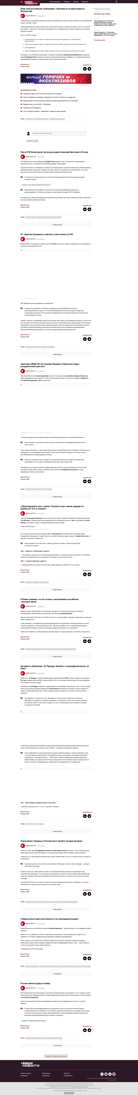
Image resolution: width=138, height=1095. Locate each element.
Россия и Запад (56, 217)
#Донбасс (84, 1)
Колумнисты (68, 1076)
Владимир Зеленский (32, 966)
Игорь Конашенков (51, 1038)
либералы (29, 582)
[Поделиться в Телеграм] (89, 69)
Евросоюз (51, 347)
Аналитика (46, 1076)
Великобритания (30, 217)
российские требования (57, 119)
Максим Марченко (84, 966)
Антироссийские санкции (33, 347)
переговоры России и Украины (66, 649)
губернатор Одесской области (68, 966)
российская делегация (41, 119)
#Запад (75, 1)
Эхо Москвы (44, 582)
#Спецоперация (54, 1)
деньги (44, 347)
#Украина (66, 1)
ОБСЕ (41, 824)
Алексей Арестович (31, 902)
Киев (60, 1038)
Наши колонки (26, 1073)
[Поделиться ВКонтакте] (85, 69)
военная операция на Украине (35, 649)
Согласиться (69, 1093)
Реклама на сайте (99, 40)
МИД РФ (49, 489)
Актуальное (46, 1073)
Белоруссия (29, 119)
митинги (35, 824)
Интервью (24, 1076)
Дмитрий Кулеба (50, 649)
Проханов (36, 582)
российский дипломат (43, 217)
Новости (67, 1073)
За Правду (29, 824)
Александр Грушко (31, 489)
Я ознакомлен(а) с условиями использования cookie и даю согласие (70, 1090)
